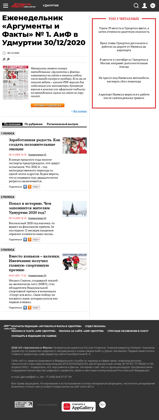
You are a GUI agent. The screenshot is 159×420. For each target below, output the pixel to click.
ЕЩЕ (36, 186)
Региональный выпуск (62, 124)
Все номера (80, 111)
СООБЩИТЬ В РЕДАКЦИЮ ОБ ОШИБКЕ (34, 336)
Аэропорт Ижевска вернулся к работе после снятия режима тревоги (124, 96)
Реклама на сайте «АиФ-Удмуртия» (81, 331)
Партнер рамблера (47, 404)
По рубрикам (34, 124)
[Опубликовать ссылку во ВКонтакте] (25, 187)
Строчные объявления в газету (127, 331)
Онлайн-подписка (47, 105)
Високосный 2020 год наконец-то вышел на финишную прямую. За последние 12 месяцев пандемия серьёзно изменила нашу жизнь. (32, 228)
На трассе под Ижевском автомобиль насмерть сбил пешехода (124, 79)
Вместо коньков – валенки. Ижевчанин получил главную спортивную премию (34, 263)
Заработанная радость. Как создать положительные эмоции (34, 144)
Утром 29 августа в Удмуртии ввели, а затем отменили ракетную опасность (123, 29)
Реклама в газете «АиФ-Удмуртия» (33, 331)
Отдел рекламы (95, 326)
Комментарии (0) (37, 154)
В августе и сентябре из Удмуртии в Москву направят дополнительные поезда (124, 63)
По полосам (12, 124)
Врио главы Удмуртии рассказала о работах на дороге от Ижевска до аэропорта (124, 46)
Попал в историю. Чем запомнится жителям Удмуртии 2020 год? (30, 208)
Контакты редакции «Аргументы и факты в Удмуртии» (46, 326)
